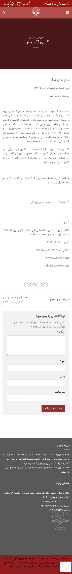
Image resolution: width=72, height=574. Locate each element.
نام (62, 361)
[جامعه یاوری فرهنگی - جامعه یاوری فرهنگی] (36, 12)
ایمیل (61, 376)
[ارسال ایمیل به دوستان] (27, 284)
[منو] (67, 12)
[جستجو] (4, 12)
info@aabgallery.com (57, 266)
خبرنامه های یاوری (59, 300)
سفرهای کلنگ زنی (36, 37)
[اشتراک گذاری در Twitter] (33, 284)
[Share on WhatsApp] (45, 284)
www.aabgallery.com (57, 258)
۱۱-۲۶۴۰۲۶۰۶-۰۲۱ (48, 505)
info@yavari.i (49, 501)
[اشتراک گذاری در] (39, 284)
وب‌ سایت (60, 392)
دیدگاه (61, 332)
